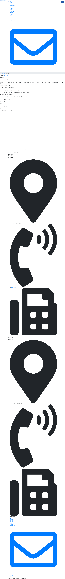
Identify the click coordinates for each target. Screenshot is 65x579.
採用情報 (11, 524)
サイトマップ (12, 575)
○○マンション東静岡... (41, 148)
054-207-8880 (13, 468)
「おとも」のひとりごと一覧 (31, 148)
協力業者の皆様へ (13, 525)
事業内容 (11, 519)
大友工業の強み (12, 520)
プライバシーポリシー (13, 576)
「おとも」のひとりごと (7, 75)
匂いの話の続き (22, 148)
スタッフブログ (12, 523)
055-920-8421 (13, 287)
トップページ (12, 518)
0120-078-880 (10, 153)
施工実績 (11, 521)
